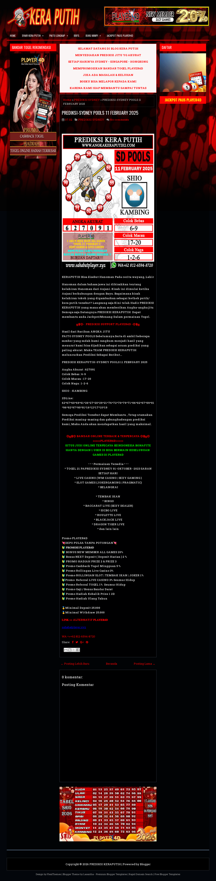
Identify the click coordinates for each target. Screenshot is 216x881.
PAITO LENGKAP (58, 35)
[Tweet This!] (76, 642)
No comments (119, 119)
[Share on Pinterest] (87, 642)
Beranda (111, 663)
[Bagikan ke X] (74, 650)
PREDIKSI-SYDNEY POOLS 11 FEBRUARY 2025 (100, 112)
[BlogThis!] (70, 650)
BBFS (76, 35)
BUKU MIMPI (93, 35)
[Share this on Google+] (82, 642)
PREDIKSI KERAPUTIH (105, 864)
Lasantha (88, 874)
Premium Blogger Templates (111, 874)
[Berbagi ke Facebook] (78, 650)
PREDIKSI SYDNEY (87, 100)
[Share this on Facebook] (72, 642)
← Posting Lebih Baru (75, 663)
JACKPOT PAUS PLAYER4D (120, 35)
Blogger (145, 864)
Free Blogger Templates (167, 874)
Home (13, 35)
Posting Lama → (144, 663)
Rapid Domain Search (141, 874)
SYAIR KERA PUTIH (32, 35)
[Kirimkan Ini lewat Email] (66, 650)
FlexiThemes (54, 874)
